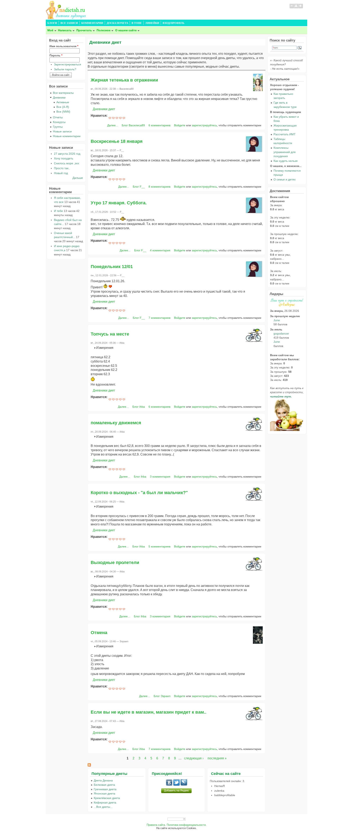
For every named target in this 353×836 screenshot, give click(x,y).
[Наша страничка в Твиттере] (176, 784)
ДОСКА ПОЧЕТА (117, 23)
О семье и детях (285, 179)
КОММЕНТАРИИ (92, 23)
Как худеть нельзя (286, 160)
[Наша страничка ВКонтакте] (169, 784)
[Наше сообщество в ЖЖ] (184, 784)
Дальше (78, 177)
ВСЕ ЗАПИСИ (69, 23)
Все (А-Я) (62, 107)
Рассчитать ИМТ (285, 134)
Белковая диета (104, 784)
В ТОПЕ (137, 23)
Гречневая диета (105, 789)
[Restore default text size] (296, 7)
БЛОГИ (52, 23)
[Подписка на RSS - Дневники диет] (89, 765)
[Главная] (66, 18)
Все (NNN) (63, 111)
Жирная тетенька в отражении (124, 80)
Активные (62, 102)
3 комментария (160, 476)
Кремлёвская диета (107, 798)
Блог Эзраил (162, 696)
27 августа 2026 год (67, 153)
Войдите (179, 125)
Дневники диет (104, 109)
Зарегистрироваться (67, 64)
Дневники (59, 97)
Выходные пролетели (115, 562)
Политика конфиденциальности (186, 825)
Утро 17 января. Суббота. (119, 202)
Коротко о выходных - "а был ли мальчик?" (139, 492)
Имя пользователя (63, 46)
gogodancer (281, 333)
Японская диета (104, 793)
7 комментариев (159, 317)
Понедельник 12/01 (112, 266)
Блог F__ (139, 186)
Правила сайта (156, 825)
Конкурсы (59, 122)
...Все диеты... (103, 806)
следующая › (193, 758)
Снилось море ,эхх (66, 163)
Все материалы (63, 92)
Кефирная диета (105, 802)
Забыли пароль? (65, 69)
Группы (58, 126)
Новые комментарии (66, 136)
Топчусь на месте (110, 334)
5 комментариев (159, 546)
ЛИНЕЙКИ (152, 23)
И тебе (58, 211)
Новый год (61, 173)
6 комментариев (159, 125)
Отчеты (58, 117)
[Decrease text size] (291, 7)
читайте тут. (281, 396)
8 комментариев (159, 186)
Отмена (99, 632)
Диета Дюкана (103, 780)
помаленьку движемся (116, 422)
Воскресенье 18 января (117, 141)
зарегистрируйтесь (204, 125)
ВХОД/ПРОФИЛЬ (173, 23)
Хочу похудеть (63, 158)
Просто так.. (62, 168)
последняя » (217, 758)
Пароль (55, 55)
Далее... (112, 125)
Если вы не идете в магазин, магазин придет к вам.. (148, 712)
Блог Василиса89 (133, 125)
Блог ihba (138, 406)
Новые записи (62, 131)
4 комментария (160, 250)
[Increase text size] (300, 7)
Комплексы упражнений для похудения (285, 152)
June (277, 320)
